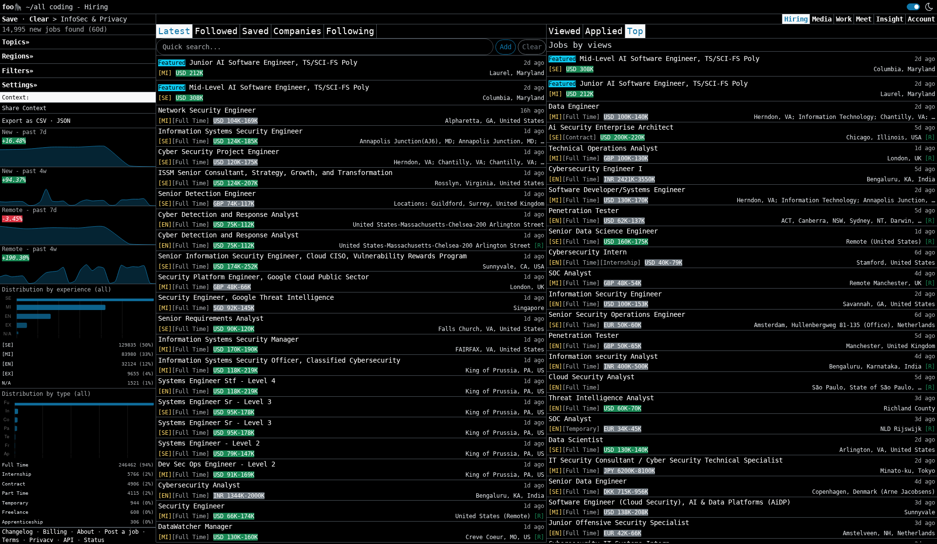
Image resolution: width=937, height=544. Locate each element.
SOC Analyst (570, 273)
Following (350, 31)
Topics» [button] (15, 42)
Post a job (121, 531)
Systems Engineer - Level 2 (209, 443)
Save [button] (11, 19)
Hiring (796, 19)
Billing (55, 531)
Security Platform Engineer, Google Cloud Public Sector (263, 277)
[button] (78, 97)
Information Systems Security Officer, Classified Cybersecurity (279, 360)
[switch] (913, 6)
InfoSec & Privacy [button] (94, 19)
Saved (255, 31)
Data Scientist (576, 440)
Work (844, 19)
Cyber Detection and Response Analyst (228, 214)
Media (822, 19)
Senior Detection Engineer (207, 193)
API (68, 540)
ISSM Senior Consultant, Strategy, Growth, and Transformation (275, 172)
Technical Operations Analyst (603, 148)
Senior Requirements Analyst (211, 318)
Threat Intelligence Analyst (601, 398)
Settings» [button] (19, 85)
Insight (889, 19)
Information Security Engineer (605, 294)
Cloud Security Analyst (591, 377)
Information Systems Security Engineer (230, 131)
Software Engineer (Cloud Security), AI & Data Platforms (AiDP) (670, 502)
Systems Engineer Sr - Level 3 (214, 402)
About (85, 531)
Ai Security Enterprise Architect (611, 127)
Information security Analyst (603, 356)
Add (505, 47)
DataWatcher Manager (195, 526)
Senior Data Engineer (588, 481)
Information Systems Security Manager (228, 339)
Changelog (17, 531)
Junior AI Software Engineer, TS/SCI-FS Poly (257, 62)
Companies (297, 31)
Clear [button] (41, 19)
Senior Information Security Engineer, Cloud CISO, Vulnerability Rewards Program (312, 256)
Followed (216, 31)
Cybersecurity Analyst (199, 485)
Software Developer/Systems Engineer (617, 190)
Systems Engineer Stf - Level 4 (216, 381)
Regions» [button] (17, 56)
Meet (864, 19)
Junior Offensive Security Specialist (619, 522)
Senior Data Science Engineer (603, 231)
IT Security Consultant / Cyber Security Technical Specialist (666, 460)
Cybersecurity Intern (588, 252)
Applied (604, 31)
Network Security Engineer (207, 110)
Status (94, 540)
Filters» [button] (17, 71)
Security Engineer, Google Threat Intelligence (246, 297)
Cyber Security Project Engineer (218, 151)
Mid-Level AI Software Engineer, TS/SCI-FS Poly (263, 87)
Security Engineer (191, 506)
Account (921, 19)
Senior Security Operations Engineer (617, 314)
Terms (10, 540)
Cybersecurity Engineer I (595, 169)
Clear (532, 47)
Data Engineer (574, 106)
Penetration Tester (584, 210)
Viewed (565, 31)
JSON (63, 120)
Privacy (41, 540)
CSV (41, 120)
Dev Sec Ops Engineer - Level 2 (216, 464)
